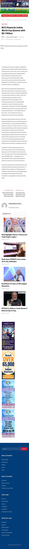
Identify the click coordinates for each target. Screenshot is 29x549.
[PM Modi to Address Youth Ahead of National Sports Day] (14, 298)
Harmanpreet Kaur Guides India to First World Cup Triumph (20, 194)
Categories (4, 506)
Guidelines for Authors (7, 511)
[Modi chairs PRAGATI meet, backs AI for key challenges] (14, 249)
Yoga (3, 470)
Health (3, 467)
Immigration (4, 462)
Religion (3, 464)
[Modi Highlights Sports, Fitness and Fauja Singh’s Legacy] (14, 225)
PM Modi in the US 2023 (7, 488)
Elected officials (6, 535)
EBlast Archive (5, 527)
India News (4, 24)
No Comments (10, 39)
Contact (4, 504)
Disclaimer (4, 522)
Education (4, 480)
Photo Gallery (5, 501)
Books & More (5, 459)
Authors (4, 524)
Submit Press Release (7, 532)
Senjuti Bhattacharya (11, 37)
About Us (4, 498)
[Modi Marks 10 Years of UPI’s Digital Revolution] (14, 274)
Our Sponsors (5, 530)
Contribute (4, 509)
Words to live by (5, 483)
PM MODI (4, 485)
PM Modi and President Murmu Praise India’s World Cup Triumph (7, 194)
